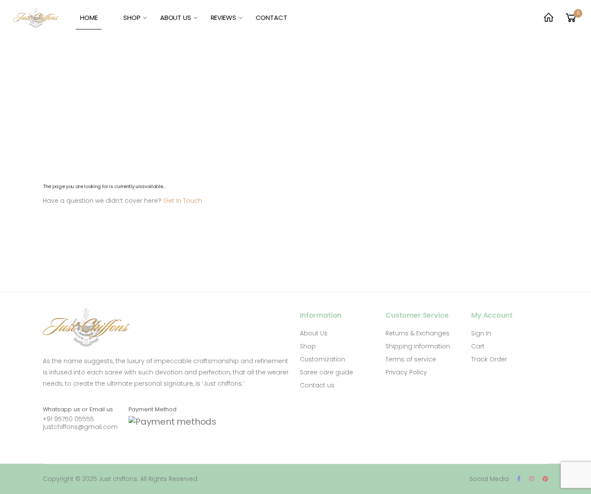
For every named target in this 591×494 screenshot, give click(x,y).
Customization (322, 359)
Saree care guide (326, 372)
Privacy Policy (406, 372)
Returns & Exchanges (417, 333)
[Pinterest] (545, 478)
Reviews (223, 17)
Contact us (317, 385)
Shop (131, 17)
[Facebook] (518, 478)
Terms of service (410, 359)
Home (88, 17)
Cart (478, 346)
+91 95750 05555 (68, 419)
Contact (271, 17)
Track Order (489, 359)
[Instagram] (531, 478)
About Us (314, 333)
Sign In (481, 333)
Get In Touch (182, 200)
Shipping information (417, 346)
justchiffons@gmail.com (80, 426)
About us (175, 17)
